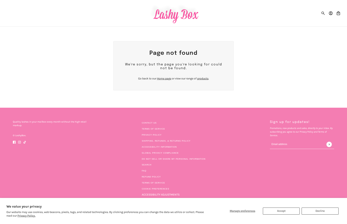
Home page (164, 78)
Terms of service (153, 183)
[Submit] (329, 144)
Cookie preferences (155, 189)
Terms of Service (153, 129)
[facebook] (14, 142)
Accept (281, 211)
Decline (320, 211)
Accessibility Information (159, 147)
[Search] (323, 13)
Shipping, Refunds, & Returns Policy (166, 141)
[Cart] (338, 13)
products (202, 78)
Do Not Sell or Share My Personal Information (173, 159)
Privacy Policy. (26, 215)
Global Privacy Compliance (160, 153)
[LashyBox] (173, 13)
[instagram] (19, 142)
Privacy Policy (152, 135)
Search (146, 165)
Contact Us (149, 123)
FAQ (144, 171)
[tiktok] (25, 142)
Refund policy (151, 177)
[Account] (331, 13)
